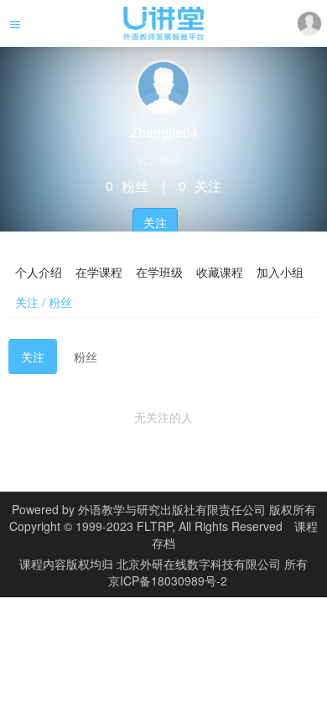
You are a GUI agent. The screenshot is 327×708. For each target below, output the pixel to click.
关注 (155, 222)
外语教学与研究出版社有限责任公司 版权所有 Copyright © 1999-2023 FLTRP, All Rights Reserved (162, 517)
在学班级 (159, 271)
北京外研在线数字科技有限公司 (200, 563)
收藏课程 (219, 271)
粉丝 (85, 356)
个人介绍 (38, 271)
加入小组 (280, 271)
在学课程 (98, 271)
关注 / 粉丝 (43, 302)
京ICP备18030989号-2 (167, 580)
